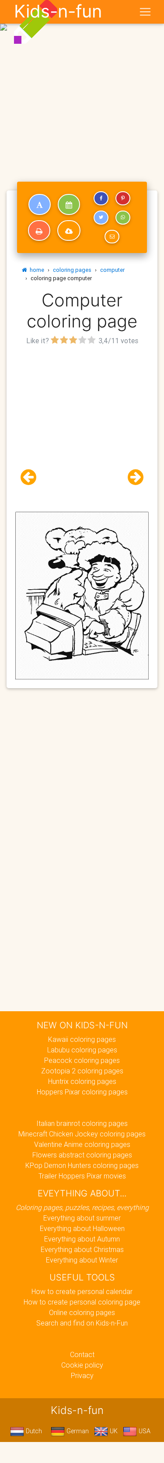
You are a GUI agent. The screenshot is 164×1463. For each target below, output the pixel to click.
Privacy (82, 1375)
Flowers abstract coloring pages (82, 1154)
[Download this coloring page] (68, 230)
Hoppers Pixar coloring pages (82, 1091)
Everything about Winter (82, 1260)
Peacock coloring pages (82, 1060)
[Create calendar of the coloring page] (69, 204)
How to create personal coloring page (82, 1302)
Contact (82, 1354)
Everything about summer (82, 1217)
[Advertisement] (82, 86)
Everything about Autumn (82, 1238)
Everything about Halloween (82, 1228)
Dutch (33, 1431)
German (77, 1431)
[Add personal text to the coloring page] (39, 204)
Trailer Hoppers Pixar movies (82, 1175)
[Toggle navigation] (145, 12)
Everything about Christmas (82, 1249)
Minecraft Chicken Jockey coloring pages (82, 1133)
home (35, 270)
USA (143, 1431)
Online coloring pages (82, 1312)
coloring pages (72, 270)
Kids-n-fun (58, 11)
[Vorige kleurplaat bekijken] (32, 477)
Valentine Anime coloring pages (82, 1144)
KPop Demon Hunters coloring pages (82, 1165)
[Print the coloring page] (39, 230)
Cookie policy (82, 1365)
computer (112, 270)
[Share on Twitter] (101, 218)
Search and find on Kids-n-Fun (82, 1323)
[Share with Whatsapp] (122, 218)
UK (113, 1431)
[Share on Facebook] (101, 198)
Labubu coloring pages (82, 1049)
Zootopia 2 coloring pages (82, 1070)
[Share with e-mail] (112, 237)
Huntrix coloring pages (82, 1081)
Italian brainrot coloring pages (82, 1123)
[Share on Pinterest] (122, 198)
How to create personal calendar (82, 1291)
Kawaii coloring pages (82, 1039)
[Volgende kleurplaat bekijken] (132, 477)
